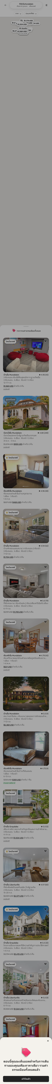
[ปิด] (48, 1041)
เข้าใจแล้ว (26, 1079)
